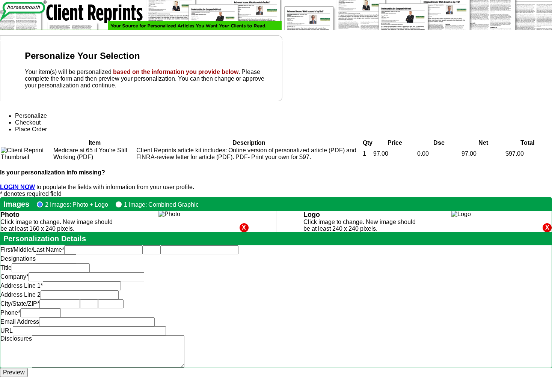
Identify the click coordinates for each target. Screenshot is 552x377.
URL (6, 330)
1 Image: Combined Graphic (161, 204)
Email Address (19, 321)
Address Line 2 (20, 294)
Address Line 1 (21, 285)
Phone (10, 312)
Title (6, 267)
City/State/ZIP (19, 303)
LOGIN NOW (17, 187)
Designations (18, 258)
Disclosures (16, 338)
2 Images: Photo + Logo (76, 204)
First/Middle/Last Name (32, 249)
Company (14, 276)
